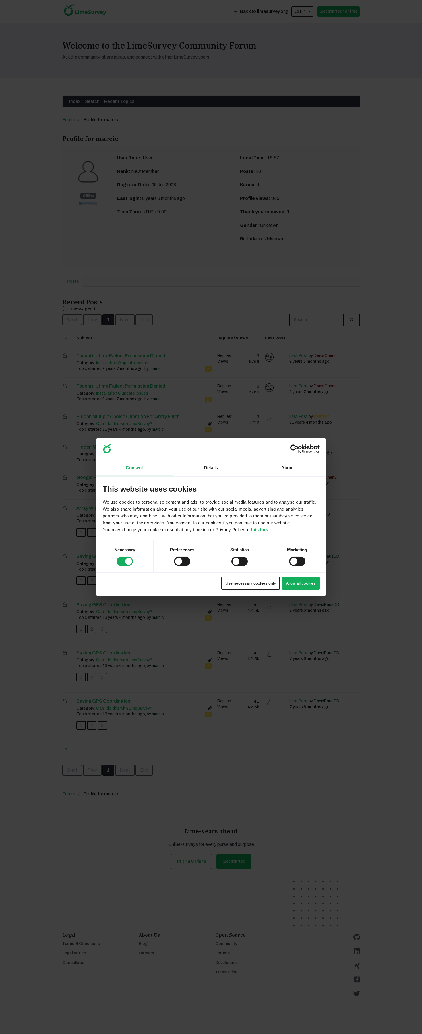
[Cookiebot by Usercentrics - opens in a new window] (294, 448)
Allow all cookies (300, 583)
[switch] (177, 560)
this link (259, 529)
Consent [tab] (134, 467)
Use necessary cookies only (250, 583)
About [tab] (287, 467)
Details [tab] (211, 467)
